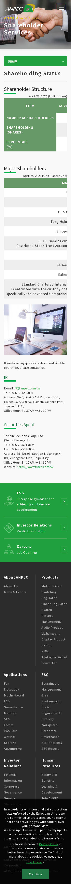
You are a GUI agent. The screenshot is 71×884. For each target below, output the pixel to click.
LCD (7, 701)
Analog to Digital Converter (54, 660)
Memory (10, 713)
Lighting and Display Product (53, 636)
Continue (35, 874)
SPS (7, 719)
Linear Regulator (54, 604)
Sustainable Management (51, 686)
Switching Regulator (49, 595)
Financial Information (13, 777)
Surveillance (13, 707)
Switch (46, 610)
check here (34, 862)
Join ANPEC (50, 798)
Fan (6, 683)
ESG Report (50, 748)
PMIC (45, 651)
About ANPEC (16, 577)
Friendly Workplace (49, 722)
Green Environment (51, 698)
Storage (10, 742)
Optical (9, 737)
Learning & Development (52, 789)
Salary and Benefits (49, 777)
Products (49, 577)
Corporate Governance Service (13, 792)
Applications (15, 674)
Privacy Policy (48, 844)
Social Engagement (51, 710)
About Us (11, 586)
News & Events (15, 592)
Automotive (13, 748)
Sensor (46, 645)
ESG (45, 674)
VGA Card (10, 731)
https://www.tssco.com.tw (35, 467)
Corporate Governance (50, 734)
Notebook (12, 689)
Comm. (9, 725)
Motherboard (14, 695)
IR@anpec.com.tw (27, 388)
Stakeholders (51, 742)
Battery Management (51, 618)
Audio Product (52, 627)
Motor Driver (51, 586)
